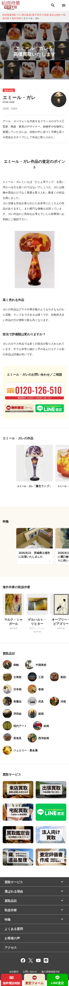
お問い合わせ (30, 971)
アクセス (11, 947)
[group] (34, 546)
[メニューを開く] (63, 5)
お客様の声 (12, 938)
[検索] (53, 5)
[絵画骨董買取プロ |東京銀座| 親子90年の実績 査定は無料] (10, 5)
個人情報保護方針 (50, 971)
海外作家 (8, 90)
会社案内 (13, 971)
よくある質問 (14, 928)
